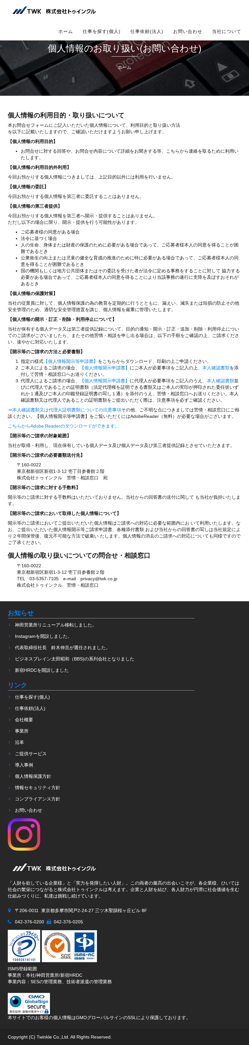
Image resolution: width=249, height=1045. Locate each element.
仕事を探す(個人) (102, 31)
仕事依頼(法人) (146, 31)
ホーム (65, 31)
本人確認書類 (216, 367)
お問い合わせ (187, 31)
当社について (226, 31)
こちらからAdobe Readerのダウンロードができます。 (63, 426)
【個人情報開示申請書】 (105, 367)
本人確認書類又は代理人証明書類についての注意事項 (66, 409)
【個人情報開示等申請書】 (70, 361)
